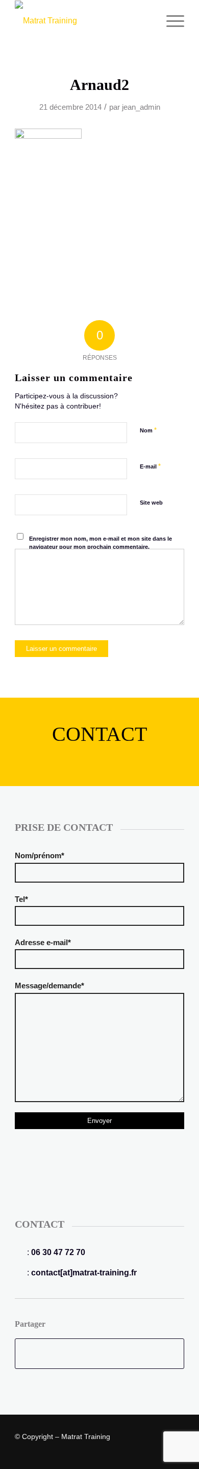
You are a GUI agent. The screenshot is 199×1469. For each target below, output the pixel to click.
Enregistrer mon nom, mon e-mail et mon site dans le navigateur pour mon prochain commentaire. (100, 543)
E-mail (150, 466)
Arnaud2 (99, 84)
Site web (151, 502)
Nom (148, 430)
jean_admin (141, 107)
